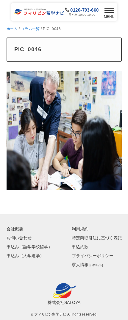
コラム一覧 (30, 29)
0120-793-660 (84, 10)
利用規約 (80, 229)
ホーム (12, 29)
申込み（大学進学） (25, 255)
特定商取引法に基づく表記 (97, 237)
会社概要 (15, 229)
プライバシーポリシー (92, 255)
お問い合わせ (19, 237)
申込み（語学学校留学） (29, 246)
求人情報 (87, 264)
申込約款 (80, 246)
